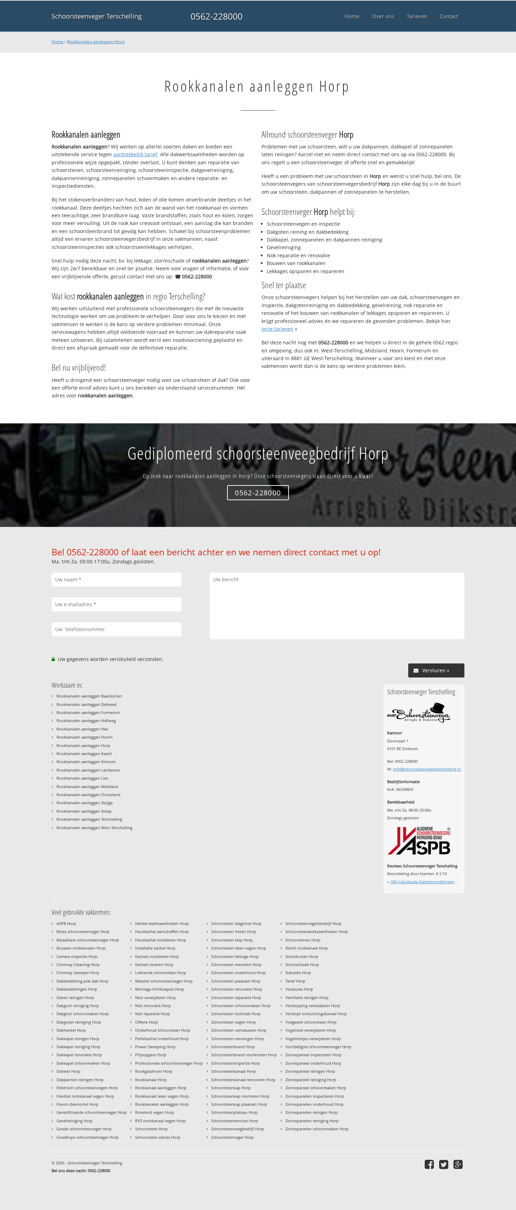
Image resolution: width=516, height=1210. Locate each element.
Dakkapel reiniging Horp (78, 1046)
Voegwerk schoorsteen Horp (311, 1022)
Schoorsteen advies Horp (157, 1137)
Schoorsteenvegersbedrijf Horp (313, 923)
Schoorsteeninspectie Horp (235, 1063)
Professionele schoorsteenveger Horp (169, 1063)
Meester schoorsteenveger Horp (164, 981)
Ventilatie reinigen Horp (307, 997)
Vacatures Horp (299, 989)
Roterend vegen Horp (154, 1112)
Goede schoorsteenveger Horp (84, 1128)
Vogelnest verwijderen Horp (310, 1030)
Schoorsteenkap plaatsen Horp (239, 1104)
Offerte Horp (146, 1022)
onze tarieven (277, 328)
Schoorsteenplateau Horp (234, 1112)
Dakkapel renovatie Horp (79, 1054)
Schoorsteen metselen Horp (236, 964)
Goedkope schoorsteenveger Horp (88, 1137)
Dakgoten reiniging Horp (79, 1022)
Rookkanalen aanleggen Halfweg (86, 720)
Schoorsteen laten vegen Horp (238, 948)
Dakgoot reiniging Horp (78, 1005)
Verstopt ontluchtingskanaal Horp (316, 1013)
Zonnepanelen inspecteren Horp (314, 1096)
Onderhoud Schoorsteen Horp (162, 1030)
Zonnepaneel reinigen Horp (310, 1071)
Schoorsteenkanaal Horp (233, 1071)
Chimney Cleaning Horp (78, 964)
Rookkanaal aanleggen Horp (160, 1087)
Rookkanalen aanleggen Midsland (87, 786)
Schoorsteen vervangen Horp (237, 1038)
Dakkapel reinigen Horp (78, 1038)
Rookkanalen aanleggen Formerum (88, 712)
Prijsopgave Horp (150, 1054)
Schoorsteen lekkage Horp (235, 956)
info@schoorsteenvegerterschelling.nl (427, 769)
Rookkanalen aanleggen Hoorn (85, 737)
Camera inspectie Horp (77, 956)
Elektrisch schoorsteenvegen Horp (87, 1087)
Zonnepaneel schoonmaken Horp (315, 1087)
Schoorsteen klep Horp (232, 940)
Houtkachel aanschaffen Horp (162, 931)
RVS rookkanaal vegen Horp (160, 1120)
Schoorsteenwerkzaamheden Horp (316, 931)
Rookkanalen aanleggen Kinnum (86, 761)
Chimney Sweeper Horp (78, 972)
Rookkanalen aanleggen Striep (84, 811)
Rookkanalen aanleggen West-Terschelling (94, 827)
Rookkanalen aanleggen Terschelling (89, 819)
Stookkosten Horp (301, 956)
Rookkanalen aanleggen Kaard (84, 753)
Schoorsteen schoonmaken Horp (241, 1005)
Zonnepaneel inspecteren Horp (313, 1054)
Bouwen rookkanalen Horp (81, 948)
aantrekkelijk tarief (135, 154)
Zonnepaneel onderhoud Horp (313, 1063)
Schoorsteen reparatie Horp (236, 997)
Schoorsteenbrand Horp (233, 1046)
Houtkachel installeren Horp (160, 940)
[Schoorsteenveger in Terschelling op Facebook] (430, 1164)
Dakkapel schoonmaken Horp (83, 1063)
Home (58, 42)
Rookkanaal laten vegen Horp (162, 1096)
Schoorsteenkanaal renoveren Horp (243, 1079)
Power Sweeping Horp (155, 1046)
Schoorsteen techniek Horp (235, 1013)
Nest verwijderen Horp (155, 997)
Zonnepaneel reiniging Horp (310, 1079)
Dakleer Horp (68, 1071)
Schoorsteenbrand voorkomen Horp (244, 1054)
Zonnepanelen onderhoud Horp (314, 1104)
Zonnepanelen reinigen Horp (311, 1112)
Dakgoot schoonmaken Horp (83, 1013)
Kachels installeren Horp (157, 956)
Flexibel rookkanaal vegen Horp (85, 1096)
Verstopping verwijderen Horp (312, 1005)
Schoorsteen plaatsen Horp (235, 981)
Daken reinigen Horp (75, 997)
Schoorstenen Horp (302, 940)
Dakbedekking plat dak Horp (82, 981)
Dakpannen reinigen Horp (80, 1079)
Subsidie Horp (298, 972)
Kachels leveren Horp (154, 964)
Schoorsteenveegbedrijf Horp (237, 1128)
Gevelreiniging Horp (75, 1120)
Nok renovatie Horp (153, 1005)
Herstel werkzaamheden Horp (162, 923)
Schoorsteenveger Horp (232, 1137)
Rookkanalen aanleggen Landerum (88, 770)
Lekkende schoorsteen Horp (160, 972)
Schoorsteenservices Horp (234, 1120)
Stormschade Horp (302, 964)
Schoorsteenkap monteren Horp (240, 1096)
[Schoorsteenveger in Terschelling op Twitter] (444, 1164)
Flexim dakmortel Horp (77, 1104)
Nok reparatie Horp (152, 1013)
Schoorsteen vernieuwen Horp (238, 1030)
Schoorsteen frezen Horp (233, 931)
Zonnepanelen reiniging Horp (312, 1120)
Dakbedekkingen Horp (77, 989)
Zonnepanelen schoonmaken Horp (317, 1128)
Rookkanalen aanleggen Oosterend (88, 794)
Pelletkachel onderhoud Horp (162, 1038)
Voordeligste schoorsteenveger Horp (318, 1046)
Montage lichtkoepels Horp (159, 989)
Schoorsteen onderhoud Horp (238, 972)
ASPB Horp (66, 923)
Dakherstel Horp (71, 1030)
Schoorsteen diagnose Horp (236, 923)
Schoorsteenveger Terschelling (97, 16)
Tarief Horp (295, 981)
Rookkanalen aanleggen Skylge (85, 802)
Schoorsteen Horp (151, 1128)
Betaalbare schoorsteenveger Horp (88, 940)
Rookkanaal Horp (151, 1079)
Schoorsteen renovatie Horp (236, 989)
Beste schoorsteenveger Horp (83, 931)
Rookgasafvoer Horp (153, 1071)
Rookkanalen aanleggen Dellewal (87, 704)
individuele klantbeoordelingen (422, 881)
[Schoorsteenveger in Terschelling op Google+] (459, 1164)
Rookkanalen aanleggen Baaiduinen (89, 696)
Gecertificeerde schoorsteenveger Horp (92, 1112)
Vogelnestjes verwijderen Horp (313, 1038)
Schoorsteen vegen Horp (233, 1022)
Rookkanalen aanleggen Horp (96, 42)
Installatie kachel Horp (155, 948)
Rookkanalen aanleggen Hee (82, 729)
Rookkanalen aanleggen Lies (82, 778)
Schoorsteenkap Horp (231, 1087)
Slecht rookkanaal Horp (306, 948)
